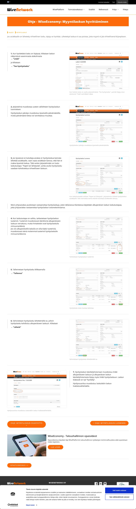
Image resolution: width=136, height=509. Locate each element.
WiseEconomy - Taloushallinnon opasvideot (72, 436)
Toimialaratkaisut (75, 9)
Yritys (114, 9)
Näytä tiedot (30, 505)
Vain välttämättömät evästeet (119, 497)
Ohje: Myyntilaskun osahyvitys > (26, 424)
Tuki (113, 2)
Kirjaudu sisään (122, 2)
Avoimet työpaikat (103, 2)
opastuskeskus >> (19, 465)
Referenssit (103, 9)
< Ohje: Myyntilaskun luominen (109, 423)
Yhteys (125, 9)
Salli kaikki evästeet (119, 490)
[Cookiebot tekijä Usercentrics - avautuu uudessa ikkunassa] (13, 505)
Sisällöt (92, 9)
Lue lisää (55, 447)
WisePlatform (58, 9)
